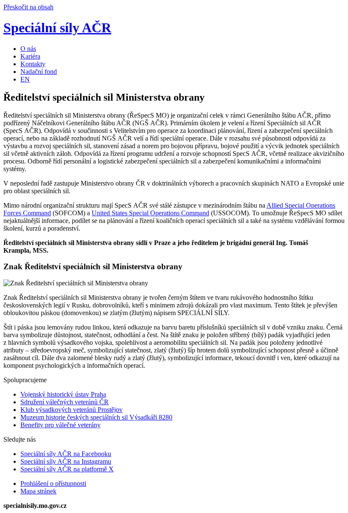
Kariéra (30, 56)
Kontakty (32, 64)
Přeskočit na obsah (28, 7)
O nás (28, 48)
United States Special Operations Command (150, 213)
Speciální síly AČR (57, 27)
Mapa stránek (38, 491)
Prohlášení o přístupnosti (53, 483)
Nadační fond (38, 71)
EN (25, 79)
